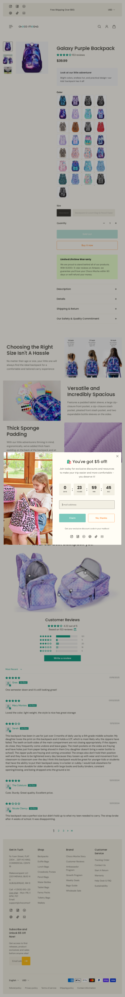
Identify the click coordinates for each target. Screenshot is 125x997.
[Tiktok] (96, 536)
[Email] (102, 536)
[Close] (117, 456)
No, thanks (101, 518)
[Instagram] (71, 536)
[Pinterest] (89, 536)
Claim (72, 518)
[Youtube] (83, 536)
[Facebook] (77, 536)
